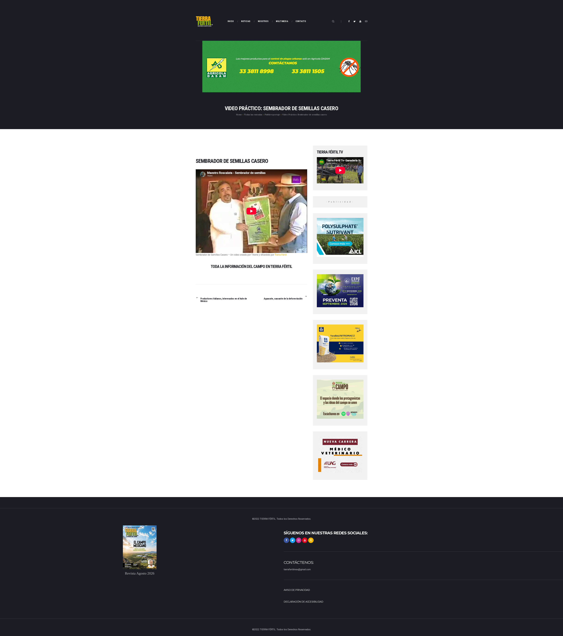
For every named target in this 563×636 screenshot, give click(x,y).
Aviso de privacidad (297, 590)
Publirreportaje (272, 114)
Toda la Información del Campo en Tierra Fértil (251, 267)
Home (239, 114)
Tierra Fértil (280, 254)
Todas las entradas (253, 114)
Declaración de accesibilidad (303, 601)
